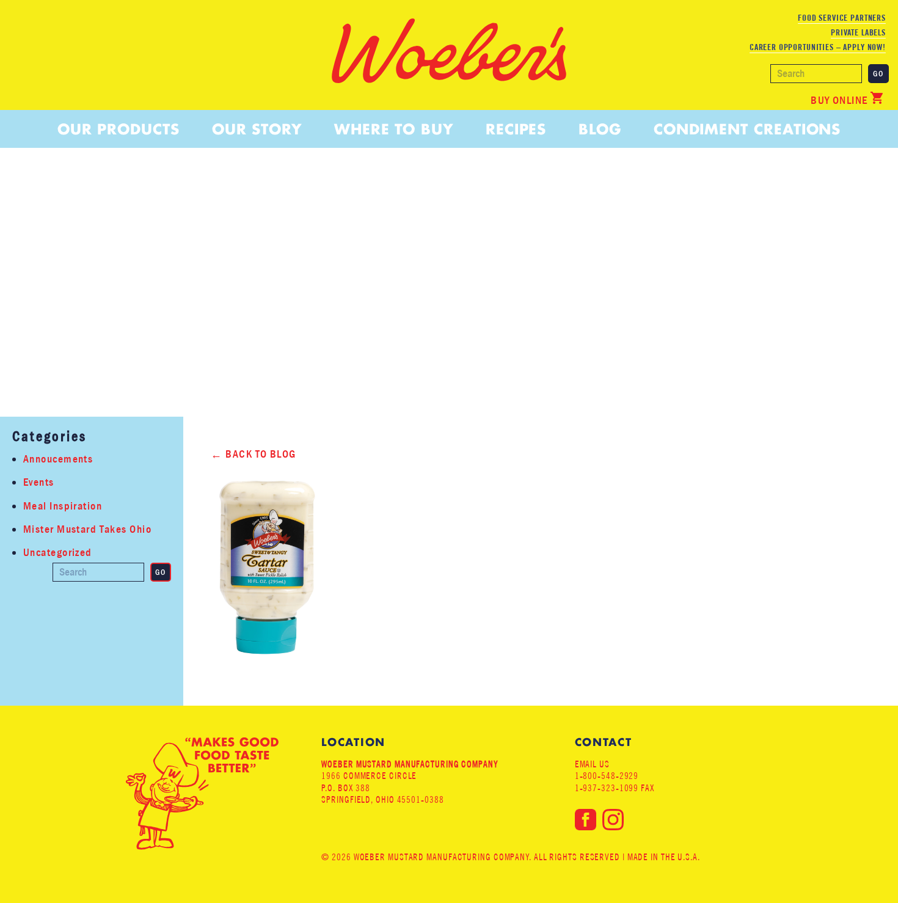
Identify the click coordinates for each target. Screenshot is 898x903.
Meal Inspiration (62, 506)
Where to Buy (393, 129)
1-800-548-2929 (607, 775)
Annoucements (58, 459)
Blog (600, 129)
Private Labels (858, 32)
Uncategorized (57, 553)
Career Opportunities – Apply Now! (818, 47)
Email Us (592, 764)
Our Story (257, 129)
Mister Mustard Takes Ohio (87, 529)
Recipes (516, 129)
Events (38, 482)
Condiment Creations (747, 129)
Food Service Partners (842, 17)
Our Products (118, 129)
